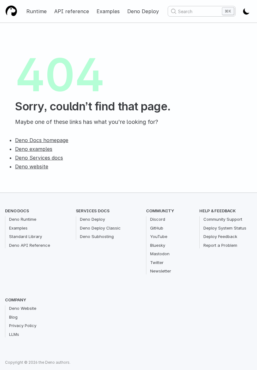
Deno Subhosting (97, 236)
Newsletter (160, 270)
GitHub (156, 227)
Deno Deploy (143, 11)
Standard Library (25, 236)
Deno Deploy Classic (100, 227)
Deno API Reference (29, 245)
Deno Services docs (39, 158)
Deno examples (33, 149)
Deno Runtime (22, 219)
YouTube (158, 236)
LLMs (14, 334)
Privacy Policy (22, 325)
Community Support (222, 219)
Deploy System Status (224, 227)
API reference (71, 11)
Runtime (36, 11)
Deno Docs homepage (41, 140)
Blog (13, 317)
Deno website (31, 166)
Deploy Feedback (220, 236)
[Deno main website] (11, 11)
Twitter (157, 262)
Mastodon (160, 253)
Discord (157, 219)
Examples (108, 11)
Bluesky (157, 245)
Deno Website (22, 308)
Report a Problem (220, 245)
